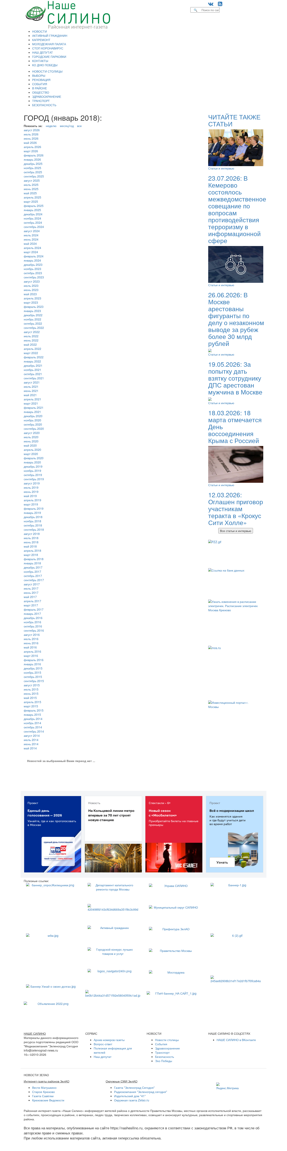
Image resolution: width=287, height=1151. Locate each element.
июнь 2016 (31, 643)
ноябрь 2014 (32, 723)
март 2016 (31, 656)
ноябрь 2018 (32, 521)
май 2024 (30, 243)
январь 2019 (32, 513)
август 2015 (32, 685)
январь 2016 (32, 664)
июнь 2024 (31, 239)
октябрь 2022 (33, 323)
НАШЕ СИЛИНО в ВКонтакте (236, 1040)
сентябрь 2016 (34, 630)
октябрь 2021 (33, 374)
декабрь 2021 (33, 365)
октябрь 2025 (33, 172)
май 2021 (30, 395)
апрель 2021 (32, 399)
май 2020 (30, 445)
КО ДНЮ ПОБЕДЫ (44, 65)
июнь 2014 (31, 744)
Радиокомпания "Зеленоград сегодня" (140, 1092)
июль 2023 (31, 285)
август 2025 (32, 180)
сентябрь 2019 (34, 479)
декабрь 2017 (33, 567)
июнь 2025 (31, 189)
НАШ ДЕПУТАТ (42, 52)
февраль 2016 (33, 660)
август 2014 (32, 735)
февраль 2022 (33, 357)
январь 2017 (32, 613)
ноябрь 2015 (32, 672)
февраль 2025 (33, 206)
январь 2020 (32, 462)
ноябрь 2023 (32, 269)
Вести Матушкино (44, 1087)
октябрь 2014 (33, 727)
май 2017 (30, 597)
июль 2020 (31, 437)
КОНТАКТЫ (40, 61)
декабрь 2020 (33, 416)
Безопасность (164, 1056)
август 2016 (32, 634)
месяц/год (67, 126)
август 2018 (32, 534)
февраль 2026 (33, 155)
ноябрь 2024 (32, 218)
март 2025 (31, 201)
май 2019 (30, 496)
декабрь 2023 (33, 264)
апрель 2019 (32, 500)
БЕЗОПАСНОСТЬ (44, 105)
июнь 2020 (31, 441)
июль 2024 (31, 235)
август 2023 (32, 281)
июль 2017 (31, 588)
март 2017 (31, 605)
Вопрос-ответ (103, 1044)
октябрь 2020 (33, 424)
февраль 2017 (33, 609)
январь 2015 (32, 714)
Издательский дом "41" (130, 1096)
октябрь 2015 (33, 677)
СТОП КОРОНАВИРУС (47, 48)
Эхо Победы (163, 1061)
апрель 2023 (32, 298)
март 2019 (31, 504)
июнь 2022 (31, 340)
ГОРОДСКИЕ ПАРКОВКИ (49, 56)
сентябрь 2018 (34, 529)
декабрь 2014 (33, 719)
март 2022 (31, 353)
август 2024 (32, 231)
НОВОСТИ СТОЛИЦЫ (47, 71)
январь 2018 (32, 563)
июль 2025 (31, 185)
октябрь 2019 (33, 475)
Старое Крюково (43, 1092)
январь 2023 (32, 311)
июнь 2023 (31, 290)
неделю (51, 126)
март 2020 (31, 454)
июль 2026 (31, 134)
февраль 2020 (33, 458)
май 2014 (30, 748)
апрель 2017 (32, 601)
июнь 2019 (31, 492)
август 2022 (32, 332)
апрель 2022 (32, 349)
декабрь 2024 (33, 214)
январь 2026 (32, 159)
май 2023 (30, 294)
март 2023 (31, 302)
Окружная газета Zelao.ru (131, 1100)
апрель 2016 (32, 651)
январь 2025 (32, 210)
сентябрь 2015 (34, 681)
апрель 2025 (32, 197)
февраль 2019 (33, 508)
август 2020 (32, 433)
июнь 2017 (31, 592)
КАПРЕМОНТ (41, 40)
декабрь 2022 (33, 315)
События (161, 1044)
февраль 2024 (33, 256)
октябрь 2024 (33, 222)
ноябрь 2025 (32, 168)
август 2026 (32, 130)
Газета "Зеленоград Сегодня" (134, 1087)
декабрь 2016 (33, 618)
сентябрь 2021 (34, 378)
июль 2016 (31, 639)
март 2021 (31, 403)
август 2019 (32, 483)
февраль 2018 (33, 559)
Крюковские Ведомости (48, 1100)
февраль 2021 (33, 407)
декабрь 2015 (33, 668)
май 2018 (30, 546)
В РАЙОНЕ (39, 88)
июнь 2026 (31, 138)
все (79, 126)
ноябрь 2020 (32, 420)
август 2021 (32, 382)
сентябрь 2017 (34, 580)
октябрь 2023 (33, 273)
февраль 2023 (33, 306)
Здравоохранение (167, 1048)
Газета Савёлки (43, 1096)
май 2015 (30, 698)
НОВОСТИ (39, 31)
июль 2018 (31, 538)
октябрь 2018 (33, 525)
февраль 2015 (33, 710)
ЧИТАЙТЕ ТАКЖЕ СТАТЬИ (234, 120)
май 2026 (30, 142)
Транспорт (162, 1052)
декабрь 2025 (33, 163)
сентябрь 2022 (34, 327)
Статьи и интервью (221, 168)
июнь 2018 (31, 542)
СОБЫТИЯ (39, 84)
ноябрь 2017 (32, 571)
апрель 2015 (32, 702)
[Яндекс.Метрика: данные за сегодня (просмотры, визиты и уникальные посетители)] (227, 1086)
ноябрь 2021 (32, 370)
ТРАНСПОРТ (41, 101)
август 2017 (32, 584)
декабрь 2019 (33, 466)
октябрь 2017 (33, 576)
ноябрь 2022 (32, 319)
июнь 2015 (31, 693)
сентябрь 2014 (34, 731)
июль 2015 (31, 689)
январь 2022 (32, 361)
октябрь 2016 (33, 626)
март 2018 (31, 555)
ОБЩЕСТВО (40, 92)
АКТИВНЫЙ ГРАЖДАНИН (49, 35)
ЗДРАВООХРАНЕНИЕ (46, 96)
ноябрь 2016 (32, 622)
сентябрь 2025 (34, 176)
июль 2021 (31, 386)
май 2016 (30, 647)
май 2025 (30, 193)
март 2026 (31, 151)
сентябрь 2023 (34, 277)
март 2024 (31, 252)
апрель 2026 (32, 147)
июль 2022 (31, 336)
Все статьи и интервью (235, 531)
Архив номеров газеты (109, 1040)
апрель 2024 (32, 248)
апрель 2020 (32, 449)
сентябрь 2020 (34, 428)
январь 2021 (32, 412)
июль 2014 (31, 740)
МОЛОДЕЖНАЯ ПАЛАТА (49, 44)
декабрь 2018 (33, 517)
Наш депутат (102, 1056)
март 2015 (31, 706)
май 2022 (30, 344)
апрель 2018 (32, 550)
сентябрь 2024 (34, 227)
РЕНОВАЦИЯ (41, 80)
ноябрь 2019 (32, 470)
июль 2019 (31, 487)
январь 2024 (32, 260)
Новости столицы (167, 1040)
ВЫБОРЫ (38, 75)
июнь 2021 (31, 391)
